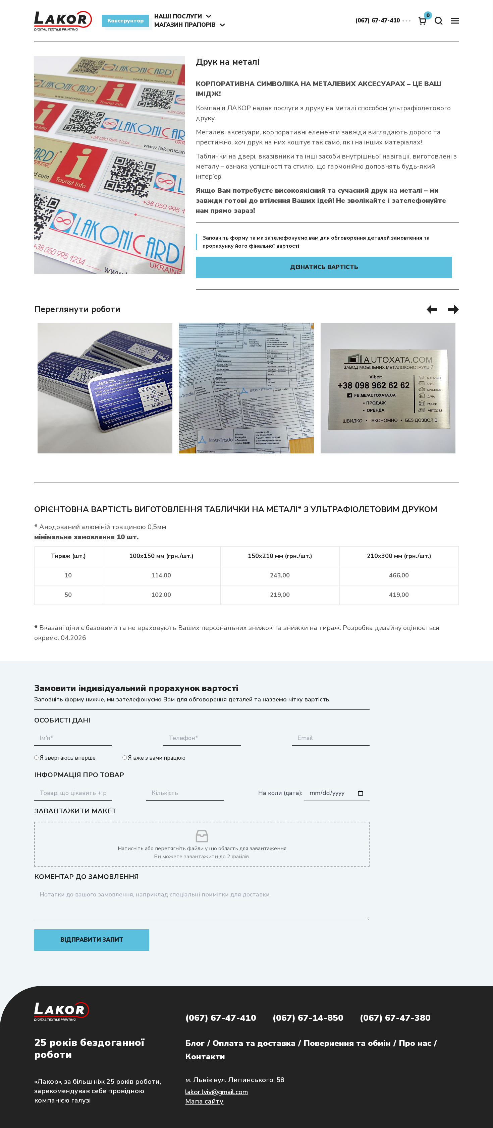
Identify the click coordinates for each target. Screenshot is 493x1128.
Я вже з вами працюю (156, 758)
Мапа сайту (204, 1101)
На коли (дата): (281, 793)
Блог (195, 1043)
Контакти (205, 1056)
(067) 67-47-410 (220, 1018)
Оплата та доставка (254, 1043)
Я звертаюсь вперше (67, 758)
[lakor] (63, 21)
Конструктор (125, 20)
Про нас (415, 1043)
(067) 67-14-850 (307, 1018)
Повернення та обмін (347, 1043)
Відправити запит (91, 940)
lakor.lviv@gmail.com (216, 1091)
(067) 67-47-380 (395, 1018)
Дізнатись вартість (324, 267)
